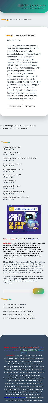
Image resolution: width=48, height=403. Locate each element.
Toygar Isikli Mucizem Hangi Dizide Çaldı (16, 318)
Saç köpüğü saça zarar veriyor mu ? (14, 192)
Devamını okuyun (16, 106)
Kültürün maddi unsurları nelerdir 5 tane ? (16, 197)
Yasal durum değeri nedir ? (11, 186)
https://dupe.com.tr (28, 126)
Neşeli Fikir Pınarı (33, 5)
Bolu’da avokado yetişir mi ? (12, 175)
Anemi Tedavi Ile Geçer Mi (11, 304)
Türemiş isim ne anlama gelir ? (12, 164)
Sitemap (24, 128)
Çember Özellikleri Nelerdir (21, 35)
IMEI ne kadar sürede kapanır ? (13, 169)
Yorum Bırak (31, 106)
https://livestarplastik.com (10, 126)
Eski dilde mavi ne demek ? (11, 152)
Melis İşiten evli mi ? (9, 180)
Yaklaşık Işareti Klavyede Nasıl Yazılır (15, 311)
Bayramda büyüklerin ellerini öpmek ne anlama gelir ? (20, 158)
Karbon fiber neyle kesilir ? (11, 147)
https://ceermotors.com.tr (10, 128)
